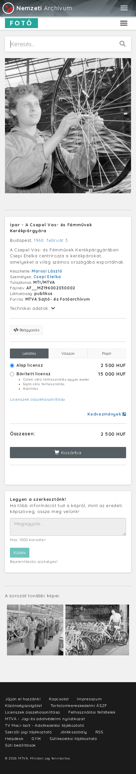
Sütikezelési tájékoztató (73, 738)
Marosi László (47, 271)
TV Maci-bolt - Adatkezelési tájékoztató (44, 725)
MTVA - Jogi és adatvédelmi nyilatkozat (45, 718)
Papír (107, 353)
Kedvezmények (104, 414)
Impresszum (89, 698)
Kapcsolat (59, 698)
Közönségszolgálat (23, 705)
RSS (99, 731)
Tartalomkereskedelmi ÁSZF (79, 705)
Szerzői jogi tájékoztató (28, 731)
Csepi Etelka (47, 276)
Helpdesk (14, 738)
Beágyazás (28, 329)
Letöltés (29, 353)
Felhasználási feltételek (92, 712)
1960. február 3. (51, 240)
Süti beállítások (20, 745)
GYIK (36, 738)
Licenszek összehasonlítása (37, 399)
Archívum (44, 8)
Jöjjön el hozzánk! (23, 698)
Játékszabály (73, 731)
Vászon (68, 353)
